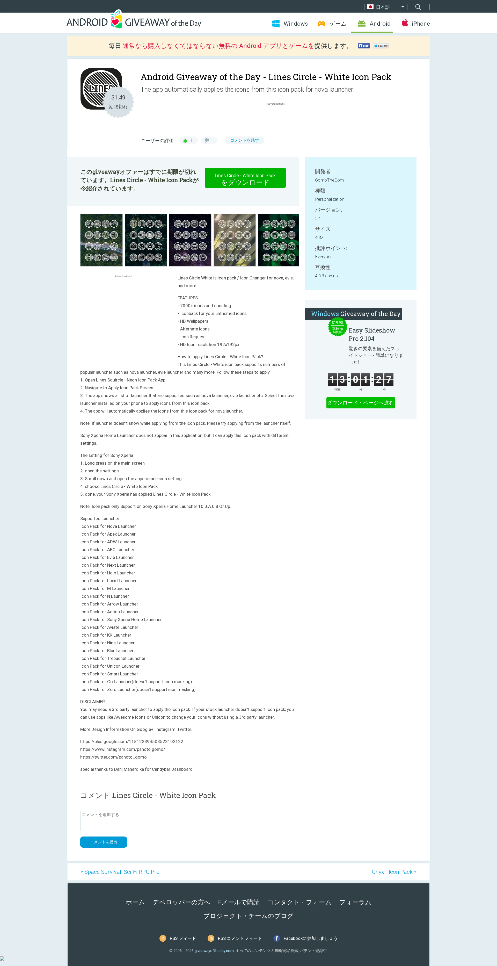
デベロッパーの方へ (181, 902)
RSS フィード (183, 938)
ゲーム (338, 23)
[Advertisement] (278, 119)
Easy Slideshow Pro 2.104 (372, 334)
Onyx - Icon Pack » (394, 872)
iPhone (421, 23)
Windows (296, 23)
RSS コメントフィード (240, 938)
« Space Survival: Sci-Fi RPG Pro (120, 872)
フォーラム (355, 902)
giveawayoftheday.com (214, 950)
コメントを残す (244, 140)
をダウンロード (245, 179)
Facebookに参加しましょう (311, 938)
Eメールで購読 (239, 902)
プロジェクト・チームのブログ (248, 916)
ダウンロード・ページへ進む (360, 403)
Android (380, 23)
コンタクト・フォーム (299, 902)
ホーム (135, 902)
